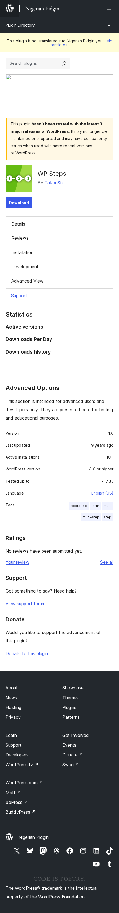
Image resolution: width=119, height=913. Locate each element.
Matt (13, 792)
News (11, 697)
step (107, 517)
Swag (70, 764)
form (95, 506)
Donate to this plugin (27, 653)
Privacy (13, 717)
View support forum (25, 603)
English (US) (102, 493)
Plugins (69, 707)
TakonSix (54, 182)
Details (18, 224)
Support (19, 295)
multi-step (90, 517)
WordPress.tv (22, 764)
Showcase (73, 687)
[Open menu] (110, 8)
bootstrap (79, 506)
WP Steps (52, 173)
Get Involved (75, 735)
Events (69, 745)
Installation (22, 252)
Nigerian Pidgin (34, 837)
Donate (72, 754)
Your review (17, 562)
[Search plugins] (64, 63)
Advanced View (27, 281)
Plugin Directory (20, 25)
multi (107, 506)
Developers (17, 754)
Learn (11, 735)
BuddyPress (21, 812)
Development (24, 266)
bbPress (17, 802)
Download (19, 202)
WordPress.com (24, 782)
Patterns (71, 717)
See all (106, 562)
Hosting (13, 707)
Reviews (20, 238)
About (12, 687)
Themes (70, 697)
